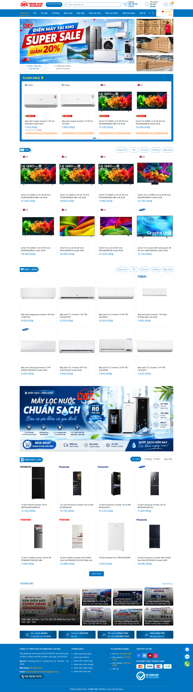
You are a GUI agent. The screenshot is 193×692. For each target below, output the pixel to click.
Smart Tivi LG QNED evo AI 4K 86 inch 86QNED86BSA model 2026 (154, 196)
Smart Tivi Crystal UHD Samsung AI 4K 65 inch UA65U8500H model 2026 (154, 249)
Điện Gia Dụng (129, 13)
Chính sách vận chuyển (83, 664)
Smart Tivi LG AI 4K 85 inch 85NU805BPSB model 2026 (111, 249)
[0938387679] (187, 664)
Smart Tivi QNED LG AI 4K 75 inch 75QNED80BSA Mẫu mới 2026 (74, 196)
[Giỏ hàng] (171, 4)
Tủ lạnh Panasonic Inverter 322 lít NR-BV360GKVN (115, 506)
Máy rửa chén (95, 13)
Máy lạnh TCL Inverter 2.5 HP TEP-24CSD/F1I (114, 315)
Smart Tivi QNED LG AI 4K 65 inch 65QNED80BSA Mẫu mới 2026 (113, 122)
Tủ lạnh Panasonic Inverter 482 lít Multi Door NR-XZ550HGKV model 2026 (154, 558)
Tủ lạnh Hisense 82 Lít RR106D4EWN (115, 557)
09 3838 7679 (132, 5)
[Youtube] (150, 655)
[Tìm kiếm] (67, 4)
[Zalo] (187, 657)
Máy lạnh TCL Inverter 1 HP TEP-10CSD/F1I (152, 368)
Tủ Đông (55, 13)
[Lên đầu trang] (190, 685)
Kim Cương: (121, 664)
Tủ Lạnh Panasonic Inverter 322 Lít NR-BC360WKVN (77, 506)
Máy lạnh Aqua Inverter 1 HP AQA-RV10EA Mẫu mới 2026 (152, 315)
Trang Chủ (24, 13)
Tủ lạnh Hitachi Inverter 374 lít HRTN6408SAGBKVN (34, 506)
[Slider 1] (77, 41)
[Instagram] (156, 655)
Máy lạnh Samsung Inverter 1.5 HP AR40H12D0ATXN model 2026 (36, 368)
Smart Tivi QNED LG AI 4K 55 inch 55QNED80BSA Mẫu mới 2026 (113, 196)
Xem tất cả (167, 584)
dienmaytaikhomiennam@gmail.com (42, 672)
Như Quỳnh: (121, 658)
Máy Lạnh (68, 13)
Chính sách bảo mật (82, 671)
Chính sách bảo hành (83, 654)
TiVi (34, 13)
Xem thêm (96, 574)
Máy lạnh (30, 269)
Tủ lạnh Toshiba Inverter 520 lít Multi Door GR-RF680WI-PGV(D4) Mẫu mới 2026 (76, 559)
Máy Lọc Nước (111, 13)
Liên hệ (142, 13)
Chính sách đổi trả (81, 657)
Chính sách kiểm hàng (83, 668)
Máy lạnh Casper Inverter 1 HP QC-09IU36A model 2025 (40, 122)
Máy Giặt (81, 13)
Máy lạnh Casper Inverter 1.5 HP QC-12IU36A (78, 122)
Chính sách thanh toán (83, 661)
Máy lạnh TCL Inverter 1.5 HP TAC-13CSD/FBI (114, 368)
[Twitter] (144, 655)
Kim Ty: (122, 654)
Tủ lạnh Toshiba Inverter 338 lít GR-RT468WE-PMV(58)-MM (36, 558)
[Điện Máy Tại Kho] (31, 4)
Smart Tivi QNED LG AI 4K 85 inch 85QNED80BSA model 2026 (150, 122)
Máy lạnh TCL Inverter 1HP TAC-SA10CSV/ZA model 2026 (74, 368)
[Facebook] (138, 655)
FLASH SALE (32, 78)
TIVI (26, 150)
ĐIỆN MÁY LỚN (32, 459)
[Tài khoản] (166, 4)
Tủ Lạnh (44, 13)
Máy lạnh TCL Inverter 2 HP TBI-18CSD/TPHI (74, 315)
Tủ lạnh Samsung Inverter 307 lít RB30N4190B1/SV (151, 506)
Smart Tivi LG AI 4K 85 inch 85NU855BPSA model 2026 (72, 249)
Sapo (121, 689)
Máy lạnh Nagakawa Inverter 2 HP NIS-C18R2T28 (38, 315)
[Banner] (154, 27)
